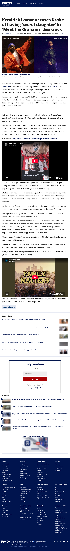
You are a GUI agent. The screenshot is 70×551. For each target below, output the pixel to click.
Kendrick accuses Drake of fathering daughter (16, 74)
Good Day (41, 461)
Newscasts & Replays (26, 489)
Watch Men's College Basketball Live (60, 524)
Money (4, 506)
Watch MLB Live (59, 516)
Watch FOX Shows (42, 495)
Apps (38, 508)
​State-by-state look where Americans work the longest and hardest (20, 334)
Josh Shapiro (58, 470)
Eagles (4, 491)
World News (5, 478)
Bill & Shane (58, 493)
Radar (21, 471)
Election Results (59, 466)
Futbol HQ (5, 489)
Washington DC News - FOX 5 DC (26, 518)
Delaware (4, 472)
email (67, 541)
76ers (3, 497)
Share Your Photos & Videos (43, 498)
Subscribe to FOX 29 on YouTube (33, 436)
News (4, 461)
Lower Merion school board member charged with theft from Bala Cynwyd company (39, 420)
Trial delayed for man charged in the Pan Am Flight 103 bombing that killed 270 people (25, 327)
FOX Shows (40, 489)
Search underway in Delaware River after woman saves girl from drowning (22, 342)
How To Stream (24, 487)
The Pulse (57, 501)
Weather (23, 461)
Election (57, 464)
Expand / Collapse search (67, 3)
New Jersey (5, 470)
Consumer (5, 510)
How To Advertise (42, 516)
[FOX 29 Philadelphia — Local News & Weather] (7, 4)
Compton (6, 86)
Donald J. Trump (59, 468)
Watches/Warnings (25, 476)
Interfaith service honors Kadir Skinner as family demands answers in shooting (23, 319)
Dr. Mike (39, 480)
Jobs (38, 522)
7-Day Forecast (24, 464)
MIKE (56, 487)
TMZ (38, 493)
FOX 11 (13, 33)
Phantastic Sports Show (8, 487)
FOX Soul (22, 497)
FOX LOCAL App (24, 508)
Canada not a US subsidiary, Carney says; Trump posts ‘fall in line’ (19, 350)
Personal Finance (7, 514)
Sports (4, 485)
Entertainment (19, 33)
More (41, 4)
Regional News (25, 506)
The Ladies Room (59, 499)
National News (6, 476)
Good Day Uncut (41, 478)
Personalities (40, 518)
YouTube (22, 499)
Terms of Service (36, 389)
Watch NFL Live (59, 510)
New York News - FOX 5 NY (26, 514)
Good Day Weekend (42, 466)
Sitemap (39, 524)
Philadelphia (5, 466)
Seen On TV (40, 476)
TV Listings (40, 520)
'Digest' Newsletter (42, 468)
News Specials (23, 493)
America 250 (5, 464)
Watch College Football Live (61, 513)
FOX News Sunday (7, 480)
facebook (54, 541)
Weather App (23, 478)
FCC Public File (41, 512)
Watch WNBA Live (60, 531)
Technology (5, 516)
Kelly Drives (58, 495)
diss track (54, 86)
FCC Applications (41, 514)
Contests (39, 487)
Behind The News (59, 491)
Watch (22, 485)
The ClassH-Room (42, 491)
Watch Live (40, 472)
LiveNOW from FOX (25, 491)
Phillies (4, 495)
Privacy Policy (37, 387)
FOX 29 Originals (61, 485)
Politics (57, 461)
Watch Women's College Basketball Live (61, 528)
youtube (64, 541)
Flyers (3, 493)
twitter (57, 541)
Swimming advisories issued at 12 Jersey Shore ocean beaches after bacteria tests (38, 399)
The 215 (57, 497)
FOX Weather (23, 469)
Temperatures (23, 473)
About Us (40, 506)
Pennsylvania (5, 468)
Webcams (22, 495)
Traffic (39, 470)
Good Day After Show (43, 464)
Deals (3, 512)
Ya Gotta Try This (42, 474)
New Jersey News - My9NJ (25, 511)
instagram (60, 541)
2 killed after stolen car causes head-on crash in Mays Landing (32, 406)
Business (4, 508)
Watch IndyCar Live (60, 521)
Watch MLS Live (59, 533)
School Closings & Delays (25, 466)
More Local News (7, 474)
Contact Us (40, 510)
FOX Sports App (6, 501)
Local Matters (23, 501)
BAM (56, 489)
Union (3, 499)
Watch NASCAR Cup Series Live (60, 518)
